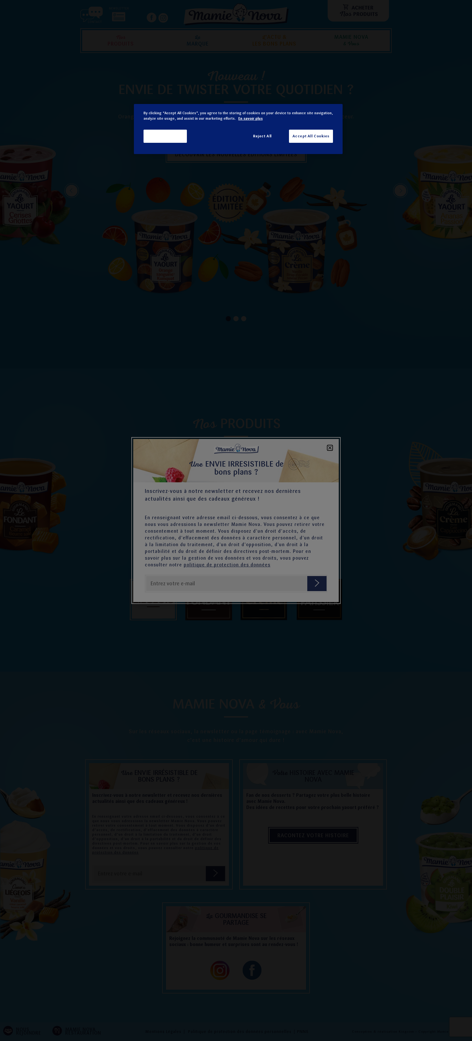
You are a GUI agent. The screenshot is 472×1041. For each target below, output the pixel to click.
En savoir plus (250, 118)
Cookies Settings (165, 136)
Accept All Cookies (311, 136)
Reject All (262, 136)
